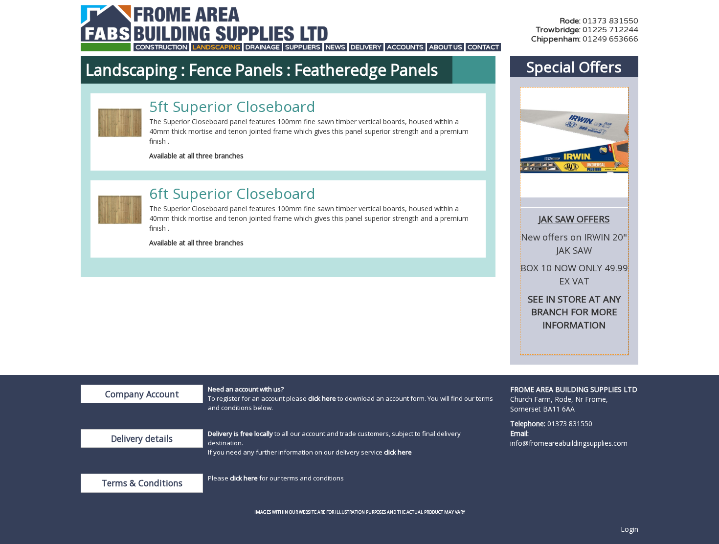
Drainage (263, 47)
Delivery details (142, 438)
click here (322, 398)
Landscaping (216, 47)
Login (629, 529)
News (335, 47)
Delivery (366, 47)
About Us (445, 47)
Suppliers (302, 47)
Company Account (142, 394)
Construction (161, 47)
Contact (483, 47)
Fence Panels (236, 69)
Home (105, 47)
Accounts (405, 47)
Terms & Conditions (142, 483)
